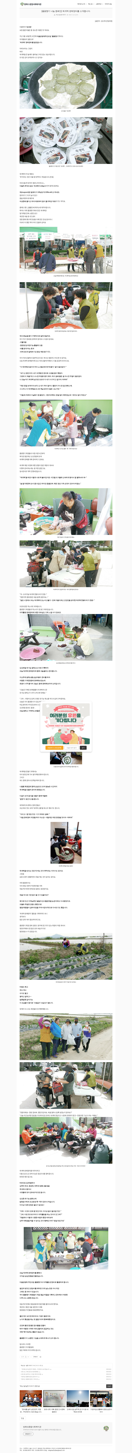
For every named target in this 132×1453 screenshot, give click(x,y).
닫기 (83, 748)
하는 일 (90, 4)
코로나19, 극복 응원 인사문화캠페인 (29, 1372)
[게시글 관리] (28, 1356)
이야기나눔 (108, 4)
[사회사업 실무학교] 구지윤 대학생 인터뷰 (31, 1374)
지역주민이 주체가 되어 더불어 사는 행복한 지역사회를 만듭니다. (42, 1430)
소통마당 (99, 4)
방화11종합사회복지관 (32, 1427)
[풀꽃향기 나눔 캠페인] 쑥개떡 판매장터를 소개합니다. (66, 11)
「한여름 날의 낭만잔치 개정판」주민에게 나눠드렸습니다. (35, 1369)
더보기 (109, 1386)
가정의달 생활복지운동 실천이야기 (29, 1377)
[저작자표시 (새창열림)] (40, 1357)
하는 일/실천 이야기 (61, 15)
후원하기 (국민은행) (54, 747)
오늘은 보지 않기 (72, 748)
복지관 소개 (81, 4)
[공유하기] (25, 1356)
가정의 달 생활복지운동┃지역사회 (29, 1379)
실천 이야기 (29, 1365)
